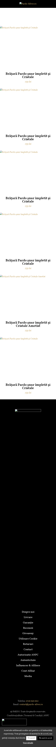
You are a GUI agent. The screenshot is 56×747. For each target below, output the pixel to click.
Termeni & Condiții (33, 715)
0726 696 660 (32, 701)
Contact (28, 649)
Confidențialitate (15, 715)
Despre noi (28, 612)
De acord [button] (31, 738)
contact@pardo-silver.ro (31, 704)
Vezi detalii (28, 743)
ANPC (46, 715)
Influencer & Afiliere (28, 665)
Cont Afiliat (28, 671)
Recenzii (28, 628)
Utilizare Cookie (28, 639)
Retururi (28, 644)
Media (28, 676)
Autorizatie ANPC (28, 655)
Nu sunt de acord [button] (45, 738)
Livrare (28, 617)
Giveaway (28, 633)
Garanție (28, 623)
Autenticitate (28, 660)
